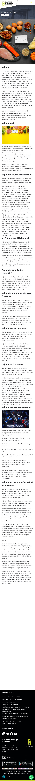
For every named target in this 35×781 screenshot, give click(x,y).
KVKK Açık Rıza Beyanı (10, 702)
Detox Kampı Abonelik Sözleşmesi (15, 714)
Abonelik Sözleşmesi (10, 704)
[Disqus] (17, 612)
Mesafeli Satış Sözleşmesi (12, 699)
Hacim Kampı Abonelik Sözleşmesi (15, 716)
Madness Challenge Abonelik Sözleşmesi (13, 710)
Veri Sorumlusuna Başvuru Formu (15, 707)
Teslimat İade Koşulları (11, 721)
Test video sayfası (9, 719)
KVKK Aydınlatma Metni (11, 697)
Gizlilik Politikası (9, 724)
